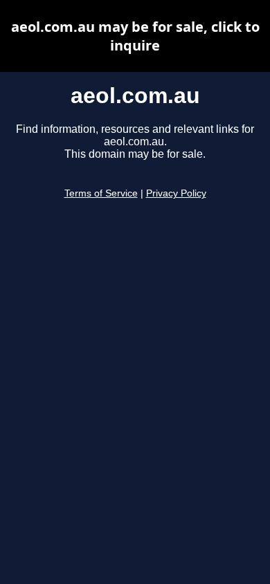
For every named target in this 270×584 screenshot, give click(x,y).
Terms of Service (101, 193)
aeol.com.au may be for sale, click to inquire (135, 36)
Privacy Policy (176, 193)
